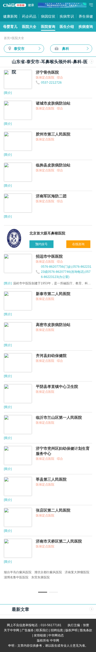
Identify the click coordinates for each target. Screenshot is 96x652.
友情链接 (40, 635)
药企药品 (29, 16)
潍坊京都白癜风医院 (48, 572)
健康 (31, 5)
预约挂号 (41, 244)
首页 (7, 38)
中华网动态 (56, 635)
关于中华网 (11, 630)
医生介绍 (67, 27)
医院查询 (48, 27)
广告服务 (28, 630)
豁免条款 (86, 630)
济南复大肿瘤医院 (77, 572)
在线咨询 (78, 244)
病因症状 (48, 16)
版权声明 (71, 630)
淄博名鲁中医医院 (16, 577)
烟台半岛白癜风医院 (17, 572)
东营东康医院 (40, 577)
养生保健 (86, 16)
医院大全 (29, 27)
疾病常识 (67, 16)
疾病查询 (86, 27)
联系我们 (42, 630)
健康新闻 (10, 16)
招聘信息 (57, 630)
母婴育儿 (10, 27)
